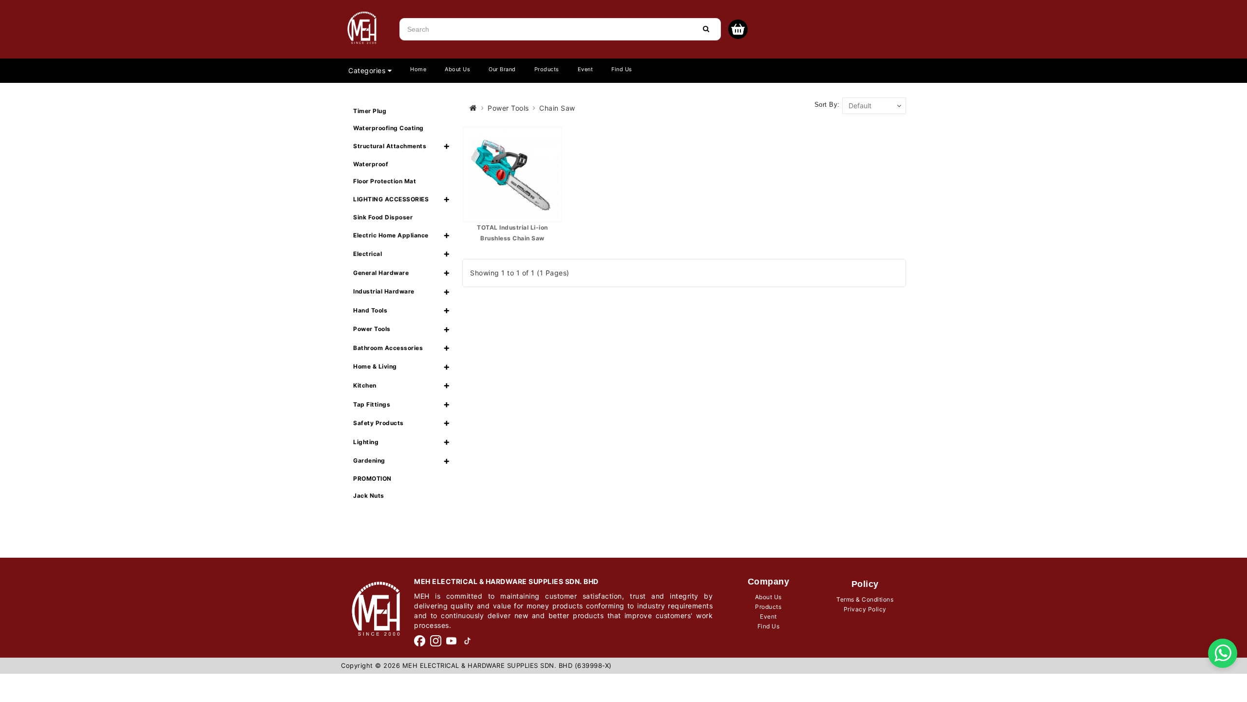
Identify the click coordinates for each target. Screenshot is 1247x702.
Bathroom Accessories (388, 347)
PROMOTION (372, 478)
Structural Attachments (389, 146)
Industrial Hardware (384, 291)
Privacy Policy (865, 609)
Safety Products (378, 423)
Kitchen (365, 385)
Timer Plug (369, 111)
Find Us (621, 69)
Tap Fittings (371, 404)
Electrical (367, 253)
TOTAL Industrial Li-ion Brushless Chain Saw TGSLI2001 (512, 238)
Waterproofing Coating (388, 128)
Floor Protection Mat (384, 181)
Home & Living (375, 366)
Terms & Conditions (864, 599)
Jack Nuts (368, 495)
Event (585, 69)
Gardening (369, 460)
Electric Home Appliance (391, 235)
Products (546, 69)
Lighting (365, 442)
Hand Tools (370, 310)
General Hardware (381, 272)
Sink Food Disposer (383, 217)
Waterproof (370, 164)
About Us (457, 69)
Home (418, 69)
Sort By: (827, 104)
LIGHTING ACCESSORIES (391, 199)
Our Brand (502, 69)
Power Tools (372, 328)
